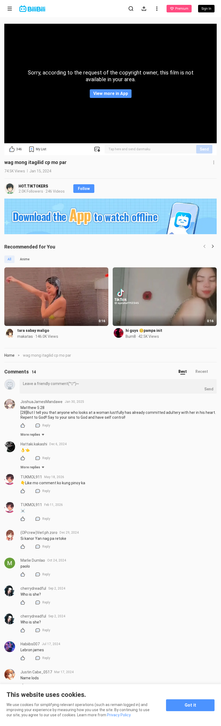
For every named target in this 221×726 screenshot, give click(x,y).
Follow (84, 188)
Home (9, 355)
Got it (190, 705)
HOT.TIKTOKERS (33, 186)
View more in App (110, 93)
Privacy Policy (119, 715)
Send (204, 149)
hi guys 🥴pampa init (144, 330)
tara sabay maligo (33, 330)
